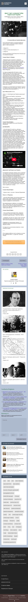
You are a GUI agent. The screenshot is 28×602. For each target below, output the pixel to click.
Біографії (13, 471)
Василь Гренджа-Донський (11, 490)
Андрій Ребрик (13, 16)
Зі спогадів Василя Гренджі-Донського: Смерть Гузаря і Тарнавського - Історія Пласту (15, 408)
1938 (8, 481)
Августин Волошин (9, 487)
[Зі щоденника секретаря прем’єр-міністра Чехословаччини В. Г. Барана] (14, 299)
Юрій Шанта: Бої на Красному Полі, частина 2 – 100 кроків (14, 392)
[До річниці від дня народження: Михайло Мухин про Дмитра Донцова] (4, 447)
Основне (13, 449)
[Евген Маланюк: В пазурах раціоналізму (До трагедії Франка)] (4, 453)
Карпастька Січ (14, 502)
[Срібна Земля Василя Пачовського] (4, 471)
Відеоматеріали (15, 461)
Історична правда (5, 585)
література (6, 539)
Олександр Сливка (9, 517)
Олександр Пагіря (17, 514)
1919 (5, 481)
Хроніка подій (15, 17)
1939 (12, 481)
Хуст (20, 530)
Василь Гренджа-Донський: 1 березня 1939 (14, 357)
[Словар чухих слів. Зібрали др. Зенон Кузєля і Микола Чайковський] (4, 465)
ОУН (10, 514)
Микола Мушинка (8, 511)
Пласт (17, 517)
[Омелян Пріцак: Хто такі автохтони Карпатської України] (4, 459)
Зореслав (6, 502)
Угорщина (18, 527)
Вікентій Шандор (8, 496)
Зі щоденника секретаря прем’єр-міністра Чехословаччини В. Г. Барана (13, 310)
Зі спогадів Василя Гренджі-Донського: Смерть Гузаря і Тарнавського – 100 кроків (15, 397)
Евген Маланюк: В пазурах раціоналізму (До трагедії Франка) (15, 453)
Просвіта (12, 520)
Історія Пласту (4, 579)
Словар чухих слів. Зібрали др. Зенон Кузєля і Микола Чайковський (15, 465)
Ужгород (6, 530)
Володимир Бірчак (9, 493)
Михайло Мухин (19, 511)
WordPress (23, 595)
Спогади (9, 17)
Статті (17, 449)
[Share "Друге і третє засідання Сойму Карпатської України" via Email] (18, 254)
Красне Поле (17, 505)
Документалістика (5, 582)
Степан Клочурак (8, 524)
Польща (6, 520)
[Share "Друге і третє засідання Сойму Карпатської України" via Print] (20, 254)
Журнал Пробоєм (8, 499)
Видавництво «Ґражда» (7, 588)
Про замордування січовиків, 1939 (13, 334)
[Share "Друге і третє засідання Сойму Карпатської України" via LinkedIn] (15, 254)
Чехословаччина (12, 533)
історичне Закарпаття (10, 542)
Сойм (17, 520)
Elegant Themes (11, 595)
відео (15, 536)
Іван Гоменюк (19, 481)
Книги (13, 466)
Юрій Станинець (8, 536)
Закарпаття (18, 499)
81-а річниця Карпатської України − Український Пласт (15, 402)
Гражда (17, 496)
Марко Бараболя (15, 508)
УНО (13, 527)
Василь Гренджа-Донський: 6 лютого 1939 (14, 380)
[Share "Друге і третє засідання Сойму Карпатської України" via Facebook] (7, 254)
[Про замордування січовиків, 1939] (14, 323)
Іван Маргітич (7, 484)
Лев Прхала (7, 508)
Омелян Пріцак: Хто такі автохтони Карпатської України (15, 459)
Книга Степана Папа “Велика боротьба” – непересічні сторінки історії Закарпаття (13, 242)
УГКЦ (9, 527)
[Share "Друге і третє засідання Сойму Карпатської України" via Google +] (12, 254)
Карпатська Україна (9, 554)
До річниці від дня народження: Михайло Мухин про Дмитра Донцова (16, 447)
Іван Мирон (16, 484)
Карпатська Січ (8, 505)
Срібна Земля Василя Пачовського (15, 470)
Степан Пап (18, 524)
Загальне (13, 455)
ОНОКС (5, 514)
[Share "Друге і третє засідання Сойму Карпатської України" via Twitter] (10, 254)
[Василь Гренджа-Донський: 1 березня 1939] (14, 346)
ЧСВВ (5, 533)
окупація (13, 539)
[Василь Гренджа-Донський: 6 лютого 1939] (14, 369)
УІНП (5, 527)
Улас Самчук (13, 530)
